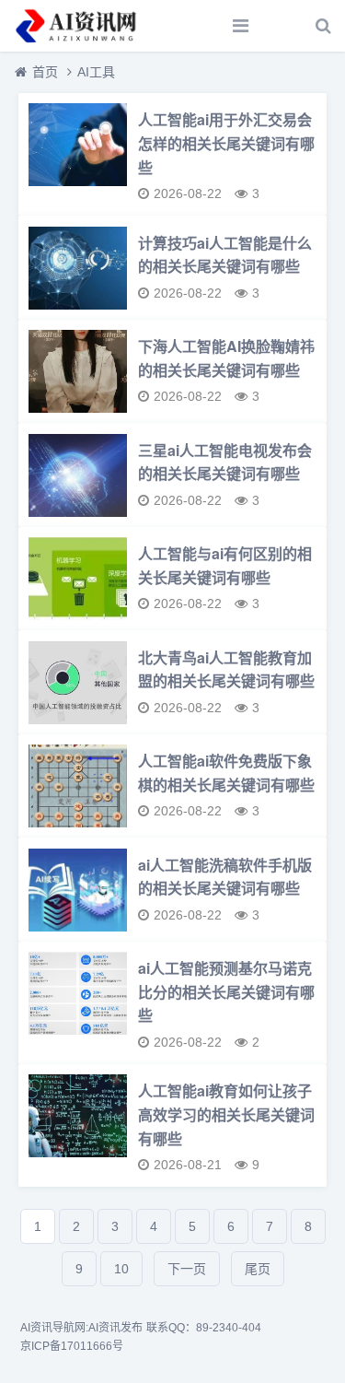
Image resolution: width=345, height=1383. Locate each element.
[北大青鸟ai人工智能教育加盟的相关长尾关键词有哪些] (77, 689)
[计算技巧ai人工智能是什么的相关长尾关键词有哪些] (77, 274)
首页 (45, 71)
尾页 (257, 1268)
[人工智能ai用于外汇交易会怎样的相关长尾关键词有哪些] (77, 151)
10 (121, 1268)
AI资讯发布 (115, 1327)
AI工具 (96, 71)
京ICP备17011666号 (71, 1346)
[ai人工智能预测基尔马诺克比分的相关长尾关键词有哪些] (77, 1000)
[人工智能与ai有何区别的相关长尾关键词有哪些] (77, 585)
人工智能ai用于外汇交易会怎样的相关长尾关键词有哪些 (226, 143)
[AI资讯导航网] (78, 26)
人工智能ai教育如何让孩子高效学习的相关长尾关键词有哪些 (226, 1114)
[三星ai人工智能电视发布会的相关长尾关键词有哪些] (77, 482)
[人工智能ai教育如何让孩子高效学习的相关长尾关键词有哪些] (77, 1122)
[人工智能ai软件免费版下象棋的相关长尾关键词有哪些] (77, 792)
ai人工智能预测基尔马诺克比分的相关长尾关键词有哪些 (226, 991)
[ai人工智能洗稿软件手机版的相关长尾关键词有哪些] (77, 896)
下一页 (186, 1268)
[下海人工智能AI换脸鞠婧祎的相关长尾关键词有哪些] (77, 378)
